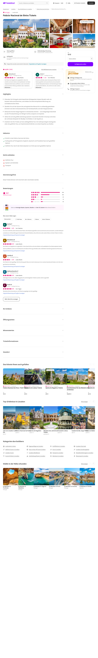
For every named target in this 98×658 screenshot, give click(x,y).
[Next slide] (62, 69)
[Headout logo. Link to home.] (9, 3)
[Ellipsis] (34, 9)
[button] (26, 33)
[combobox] (33, 3)
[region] (16, 376)
